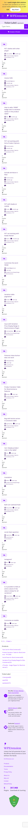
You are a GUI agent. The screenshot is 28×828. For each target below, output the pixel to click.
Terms (6, 769)
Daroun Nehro (9, 596)
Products (6, 763)
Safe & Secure (12, 708)
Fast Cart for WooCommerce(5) (11, 649)
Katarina (8, 238)
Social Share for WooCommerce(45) (12, 657)
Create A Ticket (14, 32)
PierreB (7, 209)
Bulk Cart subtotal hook (12, 505)
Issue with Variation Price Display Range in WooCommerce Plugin (11, 326)
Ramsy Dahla (9, 507)
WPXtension (18, 16)
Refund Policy (8, 784)
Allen (7, 116)
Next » (9, 641)
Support (17, 723)
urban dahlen (9, 53)
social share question (11, 532)
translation (8, 477)
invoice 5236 (8, 78)
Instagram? (8, 559)
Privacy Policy (8, 772)
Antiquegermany (10, 360)
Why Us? (6, 778)
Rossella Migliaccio (10, 81)
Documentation (8, 766)
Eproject (8, 299)
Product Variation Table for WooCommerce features (12, 389)
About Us (6, 775)
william (7, 480)
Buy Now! (15, 9)
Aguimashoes (9, 423)
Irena (7, 453)
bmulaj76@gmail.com (11, 268)
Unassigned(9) (6, 677)
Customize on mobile (11, 620)
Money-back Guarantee (16, 692)
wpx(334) (5, 680)
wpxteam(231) (6, 683)
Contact (6, 781)
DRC (7, 562)
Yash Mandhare (9, 331)
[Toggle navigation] (2, 16)
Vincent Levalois (9, 146)
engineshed (9, 535)
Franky (7, 623)
